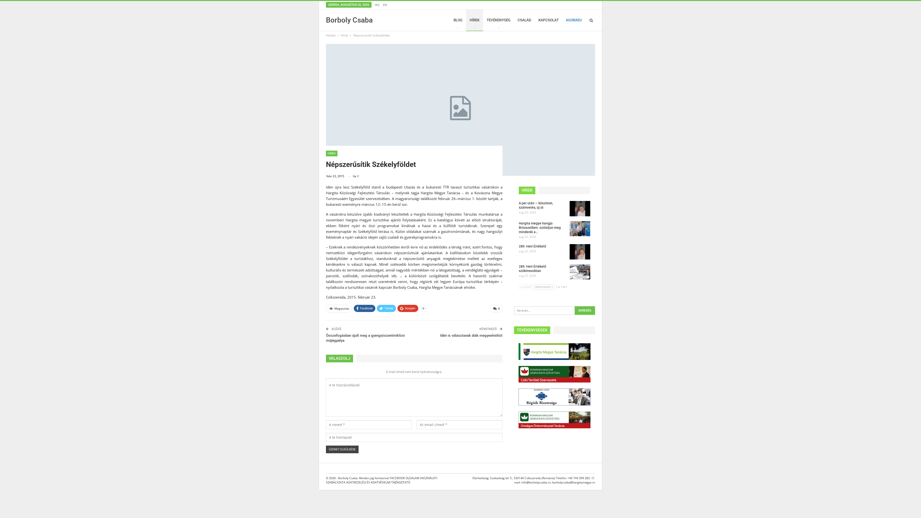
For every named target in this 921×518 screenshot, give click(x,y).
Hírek (474, 20)
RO (377, 5)
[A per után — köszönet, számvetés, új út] (580, 208)
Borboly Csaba (349, 20)
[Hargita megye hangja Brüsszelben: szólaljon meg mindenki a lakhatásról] (580, 228)
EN (385, 5)
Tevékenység (498, 20)
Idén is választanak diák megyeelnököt (471, 335)
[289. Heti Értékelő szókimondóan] (580, 272)
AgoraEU (574, 20)
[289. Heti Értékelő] (580, 251)
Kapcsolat (548, 20)
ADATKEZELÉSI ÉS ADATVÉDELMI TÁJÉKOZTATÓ (378, 482)
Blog (458, 20)
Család (524, 20)
